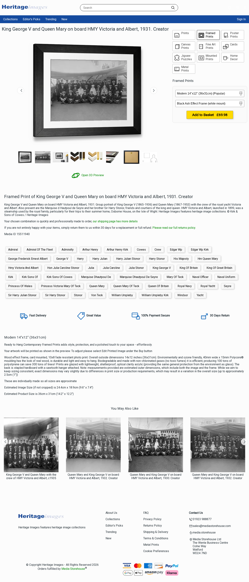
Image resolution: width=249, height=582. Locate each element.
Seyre (227, 286)
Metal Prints (151, 544)
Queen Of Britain (158, 286)
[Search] (173, 7)
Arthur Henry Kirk (117, 249)
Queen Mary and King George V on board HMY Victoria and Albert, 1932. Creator (93, 476)
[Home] (24, 11)
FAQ (146, 513)
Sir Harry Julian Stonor (22, 295)
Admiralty (68, 249)
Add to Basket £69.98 (209, 115)
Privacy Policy (152, 519)
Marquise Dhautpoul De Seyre (139, 277)
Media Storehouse (73, 569)
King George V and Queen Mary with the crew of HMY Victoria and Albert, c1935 (31, 476)
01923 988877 (202, 519)
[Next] (153, 90)
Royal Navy (185, 286)
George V (62, 258)
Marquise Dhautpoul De (96, 277)
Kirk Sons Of (30, 277)
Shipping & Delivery (155, 532)
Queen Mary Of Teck (126, 286)
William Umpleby (122, 295)
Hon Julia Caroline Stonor (63, 268)
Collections (10, 19)
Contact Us (196, 513)
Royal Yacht (208, 286)
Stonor (78, 295)
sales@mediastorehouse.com (212, 526)
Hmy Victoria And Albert (23, 268)
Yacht (200, 295)
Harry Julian (99, 258)
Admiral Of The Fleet (40, 249)
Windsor (182, 295)
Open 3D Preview (92, 175)
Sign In (241, 19)
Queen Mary (97, 286)
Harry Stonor (157, 258)
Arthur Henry (90, 249)
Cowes (141, 249)
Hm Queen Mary (208, 258)
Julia (91, 268)
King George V (162, 268)
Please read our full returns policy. (174, 227)
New (64, 19)
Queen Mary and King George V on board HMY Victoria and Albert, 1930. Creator (155, 476)
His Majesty (181, 258)
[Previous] (20, 90)
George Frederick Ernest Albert (28, 258)
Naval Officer (200, 277)
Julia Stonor (136, 268)
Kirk (10, 277)
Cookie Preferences (156, 551)
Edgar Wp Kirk (200, 249)
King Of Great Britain (219, 268)
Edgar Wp (176, 249)
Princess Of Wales (20, 286)
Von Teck (97, 295)
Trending (50, 19)
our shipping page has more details (115, 221)
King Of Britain (189, 268)
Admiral (13, 249)
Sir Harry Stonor (55, 295)
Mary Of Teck (175, 277)
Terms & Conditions (155, 538)
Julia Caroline (111, 268)
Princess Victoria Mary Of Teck (61, 286)
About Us (111, 513)
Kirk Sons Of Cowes (59, 277)
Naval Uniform (226, 277)
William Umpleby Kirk (155, 295)
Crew (158, 249)
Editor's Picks (31, 19)
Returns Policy (152, 525)
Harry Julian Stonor (128, 258)
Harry (80, 258)
